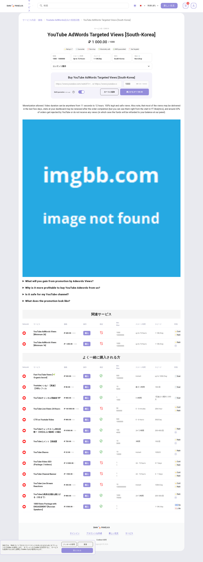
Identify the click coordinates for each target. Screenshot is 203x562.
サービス (129, 533)
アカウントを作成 (94, 533)
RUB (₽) (151, 5)
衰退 (85, 544)
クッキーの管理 (69, 544)
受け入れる (77, 550)
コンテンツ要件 (59, 66)
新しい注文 (169, 5)
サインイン (75, 533)
